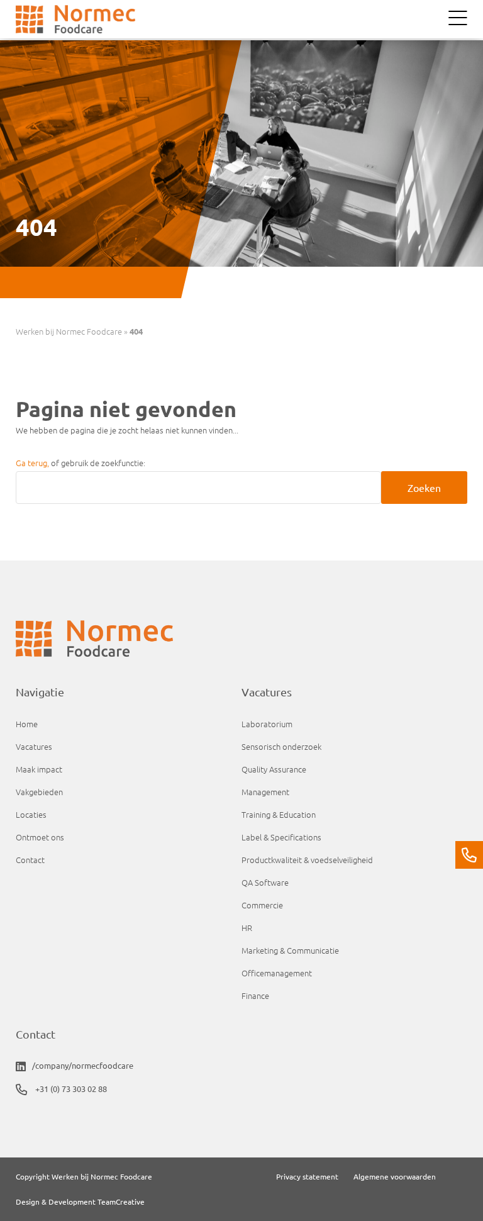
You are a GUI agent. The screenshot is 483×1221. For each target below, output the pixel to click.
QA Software (265, 882)
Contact (30, 860)
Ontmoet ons (40, 837)
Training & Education (279, 814)
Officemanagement (277, 973)
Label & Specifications (281, 837)
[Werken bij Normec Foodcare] (241, 641)
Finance (255, 995)
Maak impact (39, 769)
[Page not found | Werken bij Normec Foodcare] (75, 19)
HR (247, 928)
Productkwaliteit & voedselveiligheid (307, 860)
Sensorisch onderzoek (281, 746)
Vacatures (34, 746)
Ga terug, (33, 463)
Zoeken (424, 487)
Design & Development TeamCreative (80, 1201)
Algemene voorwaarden (394, 1176)
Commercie (262, 905)
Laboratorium (267, 724)
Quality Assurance (274, 769)
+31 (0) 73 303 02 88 (70, 1088)
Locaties (31, 814)
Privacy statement (307, 1176)
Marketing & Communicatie (290, 950)
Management (265, 792)
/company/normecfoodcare (82, 1065)
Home (27, 724)
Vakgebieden (39, 792)
